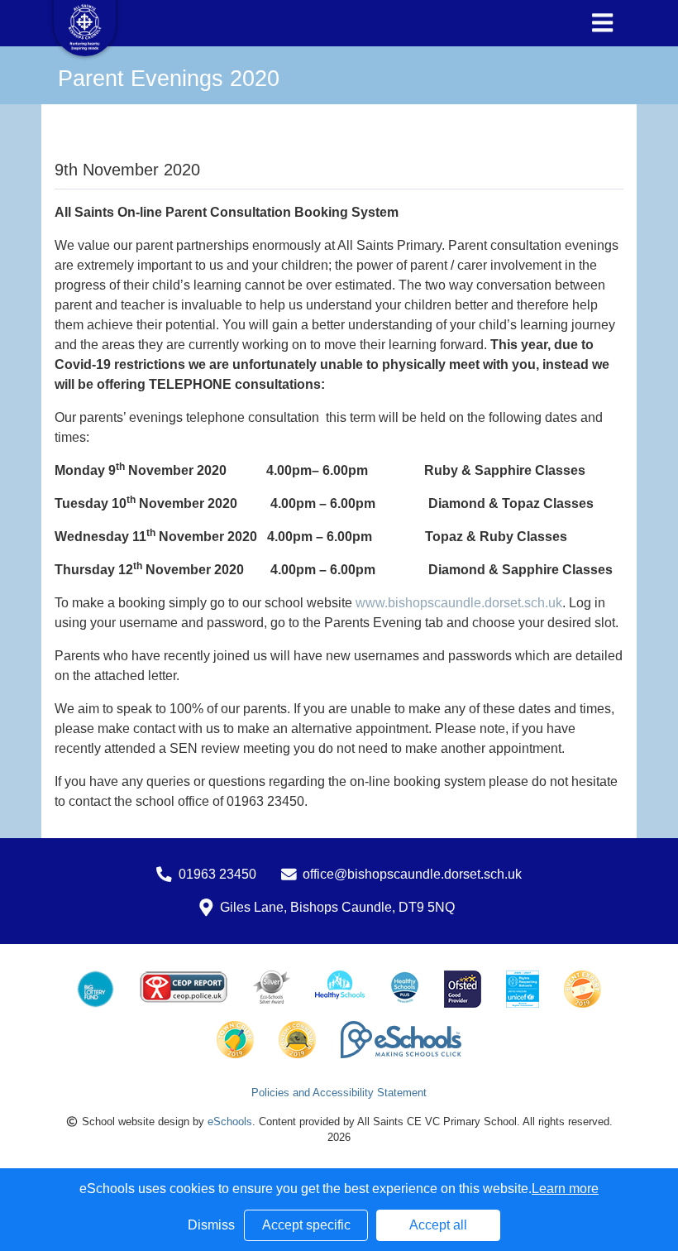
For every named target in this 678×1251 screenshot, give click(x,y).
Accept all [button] (438, 1225)
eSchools (230, 1121)
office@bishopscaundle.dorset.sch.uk (412, 874)
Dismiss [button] (211, 1225)
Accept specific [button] (306, 1225)
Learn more (565, 1189)
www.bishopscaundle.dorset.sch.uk (459, 603)
